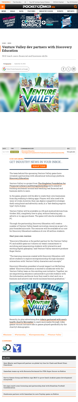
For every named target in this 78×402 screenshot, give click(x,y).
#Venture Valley (54, 335)
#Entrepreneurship (36, 335)
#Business (7, 335)
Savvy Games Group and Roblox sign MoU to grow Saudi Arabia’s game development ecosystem (38, 379)
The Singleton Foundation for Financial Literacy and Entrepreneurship (43, 152)
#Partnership (20, 335)
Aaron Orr (8, 64)
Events (60, 11)
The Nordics (17, 2)
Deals (12, 11)
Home (4, 43)
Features (31, 11)
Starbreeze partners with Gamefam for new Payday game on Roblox (31, 394)
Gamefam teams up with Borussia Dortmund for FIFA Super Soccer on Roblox (35, 371)
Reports (70, 11)
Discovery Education (28, 151)
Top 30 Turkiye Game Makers (39, 2)
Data (21, 11)
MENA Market (58, 2)
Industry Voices (46, 11)
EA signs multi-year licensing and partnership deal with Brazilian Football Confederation (34, 387)
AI (25, 2)
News (4, 11)
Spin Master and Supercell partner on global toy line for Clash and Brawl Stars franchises (35, 364)
